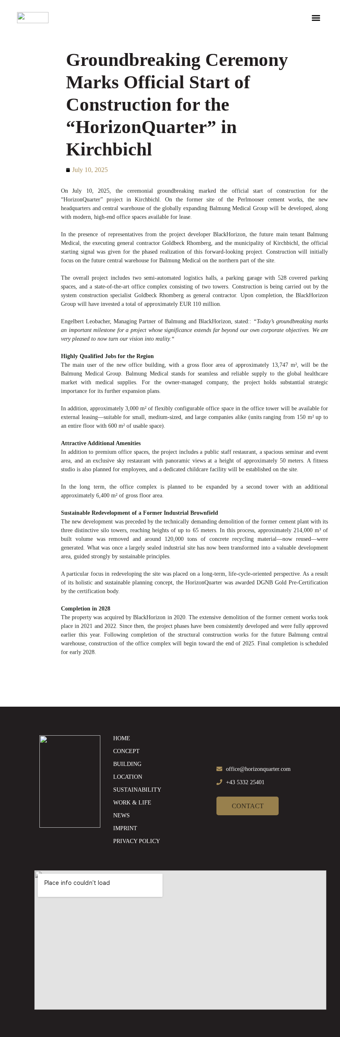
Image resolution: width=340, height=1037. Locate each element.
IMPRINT (125, 828)
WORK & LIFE (132, 803)
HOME (121, 738)
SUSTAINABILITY (137, 790)
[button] (316, 17)
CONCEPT (126, 751)
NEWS (121, 815)
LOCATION (127, 777)
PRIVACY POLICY (136, 841)
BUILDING (127, 764)
